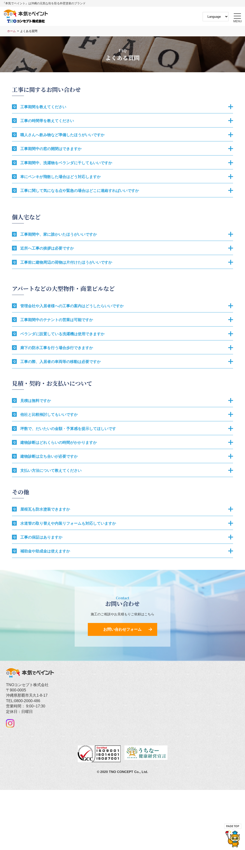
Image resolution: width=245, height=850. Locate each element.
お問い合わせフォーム (122, 629)
